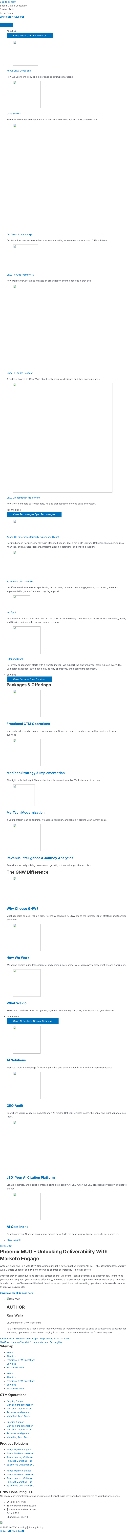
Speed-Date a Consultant (13, 5)
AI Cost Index (17, 1227)
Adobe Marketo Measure (20, 1453)
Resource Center (16, 1367)
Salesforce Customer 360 (20, 581)
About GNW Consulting (19, 70)
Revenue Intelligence (18, 1412)
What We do (16, 1003)
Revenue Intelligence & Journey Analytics (40, 858)
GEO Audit (15, 1106)
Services (11, 1363)
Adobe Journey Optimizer (20, 1457)
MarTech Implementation (20, 1404)
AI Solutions (16, 1060)
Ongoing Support (15, 1401)
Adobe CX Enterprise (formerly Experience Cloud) (33, 537)
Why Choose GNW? (22, 909)
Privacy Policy (36, 1527)
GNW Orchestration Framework (23, 497)
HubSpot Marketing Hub (19, 1461)
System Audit (7, 9)
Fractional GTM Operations (28, 724)
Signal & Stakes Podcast (20, 373)
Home (10, 1352)
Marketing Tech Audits (18, 1416)
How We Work (18, 958)
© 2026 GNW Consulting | (14, 1527)
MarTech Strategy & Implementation (36, 773)
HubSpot (11, 612)
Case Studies (14, 113)
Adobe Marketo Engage (19, 1449)
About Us (11, 1356)
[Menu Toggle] (6, 25)
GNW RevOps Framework (20, 274)
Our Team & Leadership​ (19, 234)
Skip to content (8, 1)
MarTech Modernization (25, 813)
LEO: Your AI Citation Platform (31, 1177)
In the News (6, 13)
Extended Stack (15, 659)
